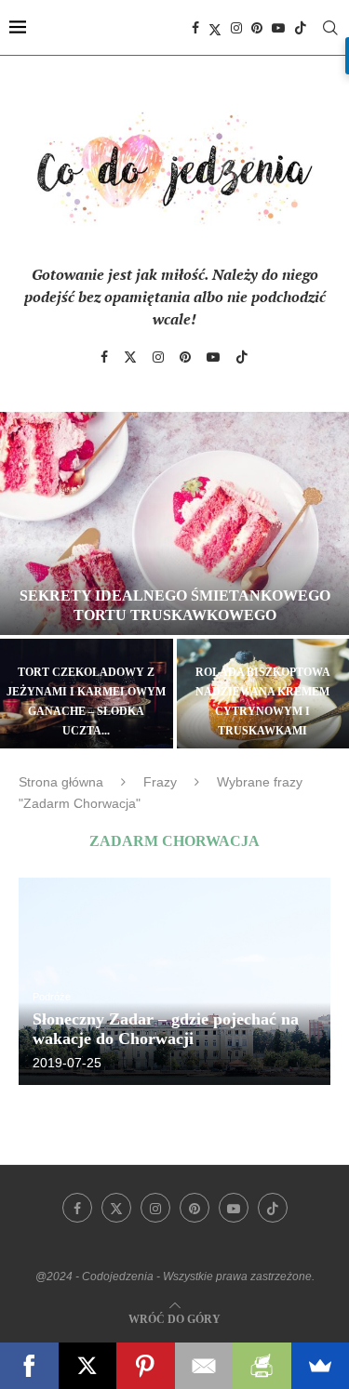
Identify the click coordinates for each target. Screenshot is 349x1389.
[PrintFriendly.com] (262, 1366)
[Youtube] (278, 28)
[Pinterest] (256, 28)
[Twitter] (214, 28)
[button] (25, 579)
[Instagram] (236, 28)
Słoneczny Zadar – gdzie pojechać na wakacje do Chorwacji (166, 1029)
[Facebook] (195, 28)
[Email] (204, 1366)
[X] (88, 1366)
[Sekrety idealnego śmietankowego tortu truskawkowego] (174, 523)
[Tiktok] (300, 28)
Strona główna (61, 781)
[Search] (330, 28)
